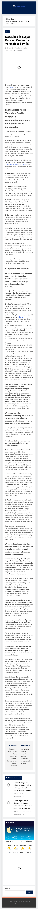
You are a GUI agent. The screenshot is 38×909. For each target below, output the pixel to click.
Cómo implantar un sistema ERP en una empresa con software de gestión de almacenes (23, 804)
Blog (7, 32)
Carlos (9, 48)
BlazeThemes (19, 904)
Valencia (12, 87)
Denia (21, 317)
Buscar (7, 888)
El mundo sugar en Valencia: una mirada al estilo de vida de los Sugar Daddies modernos (23, 786)
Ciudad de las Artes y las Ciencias (16, 164)
